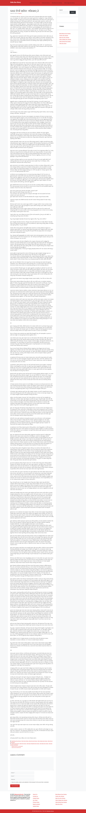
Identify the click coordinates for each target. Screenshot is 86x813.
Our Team (35, 800)
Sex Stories (15, 744)
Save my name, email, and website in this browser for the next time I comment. (30, 782)
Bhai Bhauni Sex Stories (57, 2)
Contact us (35, 796)
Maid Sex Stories (22, 743)
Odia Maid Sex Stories (44, 743)
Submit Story (36, 806)
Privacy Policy (36, 802)
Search (61, 10)
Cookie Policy (36, 798)
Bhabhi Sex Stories (15, 743)
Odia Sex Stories (50, 811)
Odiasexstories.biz (19, 794)
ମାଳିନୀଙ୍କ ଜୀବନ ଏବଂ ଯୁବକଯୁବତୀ (17, 746)
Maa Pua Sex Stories (33, 741)
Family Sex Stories (46, 2)
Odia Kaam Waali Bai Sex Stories (33, 743)
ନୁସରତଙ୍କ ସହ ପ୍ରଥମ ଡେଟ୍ (16, 747)
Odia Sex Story (15, 2)
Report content (36, 804)
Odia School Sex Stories (35, 2)
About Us (35, 794)
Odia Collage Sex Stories (69, 2)
